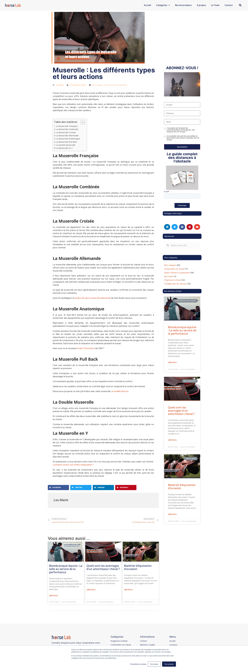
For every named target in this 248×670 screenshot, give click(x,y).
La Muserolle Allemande (67, 135)
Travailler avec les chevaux (175, 283)
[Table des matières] (82, 122)
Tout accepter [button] (169, 664)
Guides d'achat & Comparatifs (115, 85)
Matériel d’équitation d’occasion (138, 567)
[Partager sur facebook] (182, 227)
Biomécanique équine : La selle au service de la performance (65, 569)
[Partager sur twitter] (175, 227)
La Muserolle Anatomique (68, 138)
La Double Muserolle (65, 145)
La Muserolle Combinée (67, 129)
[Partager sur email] (197, 227)
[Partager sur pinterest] (190, 227)
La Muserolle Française (67, 126)
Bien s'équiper (97, 85)
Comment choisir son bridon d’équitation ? (73, 464)
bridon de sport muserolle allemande (93, 298)
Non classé (168, 276)
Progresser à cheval (172, 280)
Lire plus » (53, 596)
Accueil (147, 5)
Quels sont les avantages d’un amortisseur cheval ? (103, 567)
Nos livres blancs (183, 5)
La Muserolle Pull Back (66, 142)
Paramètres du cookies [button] (138, 664)
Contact (229, 5)
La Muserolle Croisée (66, 132)
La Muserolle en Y (64, 148)
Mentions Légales (147, 645)
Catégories (161, 5)
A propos (201, 5)
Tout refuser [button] (154, 664)
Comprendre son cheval (174, 269)
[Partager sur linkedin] (167, 227)
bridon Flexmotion (86, 348)
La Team (215, 5)
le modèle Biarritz (120, 391)
